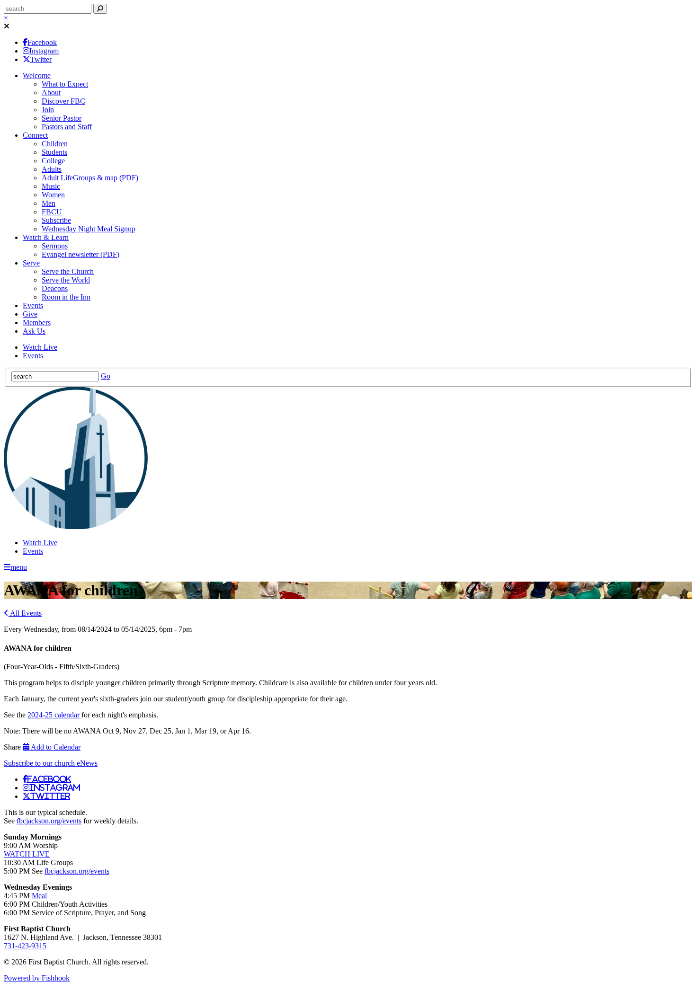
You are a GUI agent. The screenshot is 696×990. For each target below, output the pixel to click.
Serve (31, 263)
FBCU (52, 212)
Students (54, 152)
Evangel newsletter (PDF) (80, 254)
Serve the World (66, 280)
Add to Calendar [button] (54, 747)
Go (105, 376)
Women (53, 195)
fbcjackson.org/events (49, 821)
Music (51, 186)
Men (48, 203)
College (53, 161)
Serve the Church (68, 271)
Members (37, 322)
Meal (39, 896)
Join (48, 110)
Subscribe (56, 220)
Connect (35, 135)
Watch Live (40, 347)
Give (30, 314)
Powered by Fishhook (37, 978)
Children (55, 144)
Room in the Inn (66, 297)
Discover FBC (63, 101)
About (51, 92)
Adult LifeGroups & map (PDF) (90, 178)
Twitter (41, 59)
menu (18, 567)
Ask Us (34, 331)
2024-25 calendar (54, 715)
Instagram (44, 51)
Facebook (42, 42)
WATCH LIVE (27, 854)
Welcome (37, 75)
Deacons (55, 288)
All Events (25, 613)
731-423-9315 (25, 946)
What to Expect (65, 84)
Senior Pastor (61, 118)
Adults (52, 169)
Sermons (55, 246)
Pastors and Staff (67, 127)
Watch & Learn (46, 237)
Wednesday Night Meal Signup (88, 229)
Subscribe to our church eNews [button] (51, 763)
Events (33, 305)
